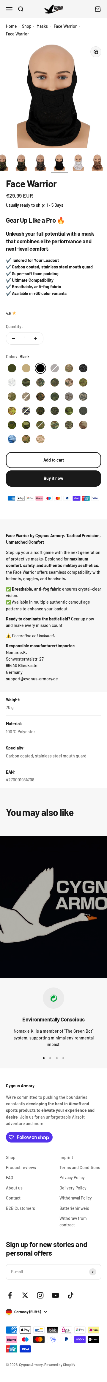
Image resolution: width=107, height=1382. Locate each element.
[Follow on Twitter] (25, 1295)
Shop (27, 26)
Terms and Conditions (79, 1167)
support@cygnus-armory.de (32, 678)
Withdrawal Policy (75, 1197)
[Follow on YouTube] (55, 1295)
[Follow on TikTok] (71, 1295)
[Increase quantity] (35, 338)
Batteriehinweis (74, 1208)
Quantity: (14, 326)
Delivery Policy (72, 1187)
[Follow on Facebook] (10, 1295)
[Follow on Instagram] (40, 1295)
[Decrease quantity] (13, 338)
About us (14, 1187)
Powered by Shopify (59, 1365)
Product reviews (21, 1167)
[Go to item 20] (40, 163)
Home (11, 26)
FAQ (9, 1177)
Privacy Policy (72, 1177)
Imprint (66, 1157)
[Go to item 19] (21, 163)
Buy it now (53, 478)
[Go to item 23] (97, 163)
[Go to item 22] (78, 163)
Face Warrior (65, 26)
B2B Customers (20, 1208)
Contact (13, 1197)
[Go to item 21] (59, 163)
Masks (42, 26)
